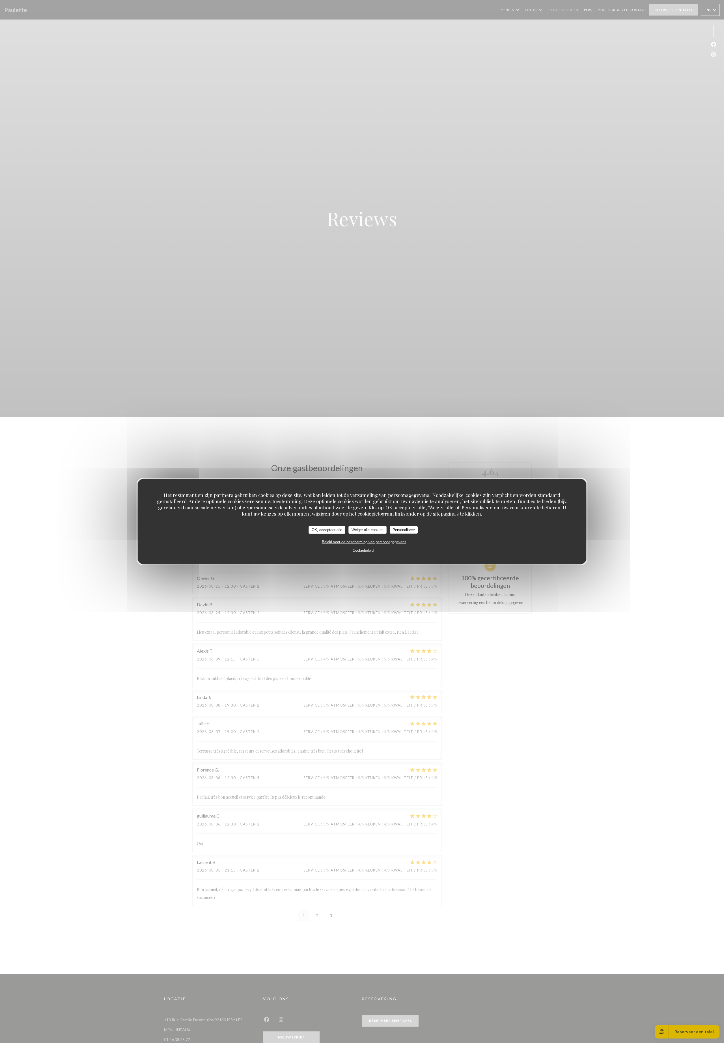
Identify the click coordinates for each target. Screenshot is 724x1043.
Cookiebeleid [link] (363, 550)
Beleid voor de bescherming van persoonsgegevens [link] (364, 542)
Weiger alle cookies (367, 530)
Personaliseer (404, 530)
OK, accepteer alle (327, 530)
